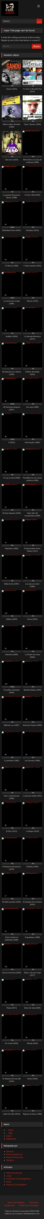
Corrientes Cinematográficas (18, 1179)
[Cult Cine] (18, 9)
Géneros (10, 1151)
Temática (10, 1160)
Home (11, 1130)
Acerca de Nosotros (16, 1202)
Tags (10, 1133)
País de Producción (14, 1157)
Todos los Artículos (14, 1173)
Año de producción (14, 1154)
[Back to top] (36, 1211)
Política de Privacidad (28, 1205)
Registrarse (11, 1139)
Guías (8, 1182)
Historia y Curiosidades (16, 1185)
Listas (8, 1136)
